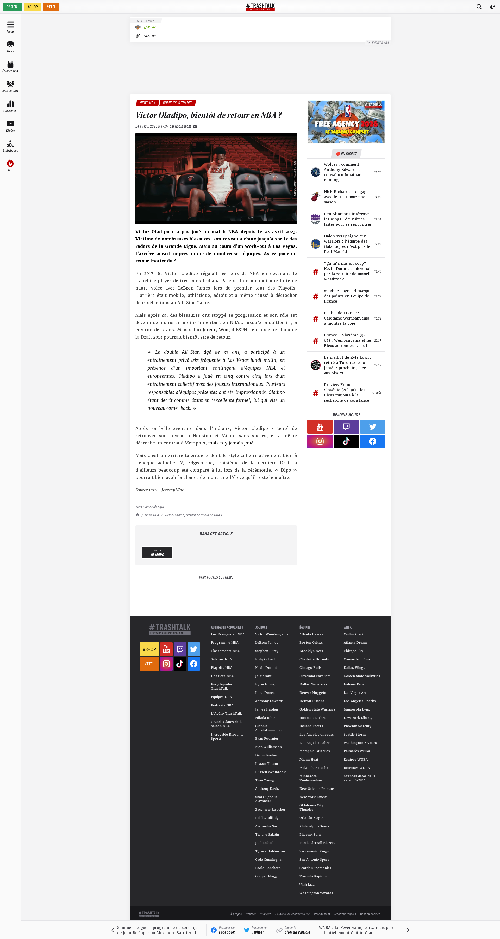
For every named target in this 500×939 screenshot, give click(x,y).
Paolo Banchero (268, 868)
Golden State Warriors (317, 709)
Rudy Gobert (265, 659)
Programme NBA (224, 643)
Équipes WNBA (356, 759)
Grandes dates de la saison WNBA (359, 778)
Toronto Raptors (313, 876)
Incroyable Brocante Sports (227, 736)
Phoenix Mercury (357, 726)
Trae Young (264, 780)
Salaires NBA (221, 659)
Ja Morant (263, 676)
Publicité (265, 914)
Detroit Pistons (311, 701)
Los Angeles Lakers (315, 743)
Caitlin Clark (354, 634)
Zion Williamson (268, 747)
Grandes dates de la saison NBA (226, 724)
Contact (251, 914)
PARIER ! (12, 6)
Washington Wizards (316, 893)
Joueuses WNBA (357, 768)
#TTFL (51, 6)
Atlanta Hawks (311, 634)
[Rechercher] (479, 7)
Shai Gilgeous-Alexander (267, 799)
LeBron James (266, 643)
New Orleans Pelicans (317, 789)
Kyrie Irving (265, 684)
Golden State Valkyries (362, 676)
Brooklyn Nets (311, 651)
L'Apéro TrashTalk (226, 714)
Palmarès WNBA (357, 751)
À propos (236, 914)
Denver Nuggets (312, 693)
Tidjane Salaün (267, 835)
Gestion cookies (370, 914)
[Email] (194, 126)
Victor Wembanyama (271, 634)
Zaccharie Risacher (270, 810)
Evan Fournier (266, 739)
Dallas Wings (354, 668)
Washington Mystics (360, 743)
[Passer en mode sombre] (492, 7)
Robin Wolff (183, 126)
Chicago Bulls (310, 668)
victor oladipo (154, 506)
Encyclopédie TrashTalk (221, 686)
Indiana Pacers (311, 726)
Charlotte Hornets (314, 659)
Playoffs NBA (221, 668)
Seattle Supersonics (315, 868)
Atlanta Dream (355, 643)
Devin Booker (266, 755)
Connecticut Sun (357, 659)
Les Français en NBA (228, 634)
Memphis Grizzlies (314, 751)
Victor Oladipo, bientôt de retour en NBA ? (193, 515)
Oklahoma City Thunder (311, 807)
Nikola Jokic (265, 718)
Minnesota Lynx (357, 709)
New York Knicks (313, 797)
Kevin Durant (266, 668)
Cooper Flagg (266, 876)
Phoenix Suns (310, 835)
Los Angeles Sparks (360, 701)
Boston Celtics (311, 643)
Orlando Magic (311, 818)
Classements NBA (225, 651)
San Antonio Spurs (314, 860)
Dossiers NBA (222, 676)
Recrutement (322, 914)
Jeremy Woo (216, 330)
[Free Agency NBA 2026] (346, 122)
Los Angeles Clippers (316, 734)
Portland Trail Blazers (317, 843)
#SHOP (32, 6)
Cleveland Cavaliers (315, 676)
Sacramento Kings (314, 851)
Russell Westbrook (270, 772)
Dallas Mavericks (313, 684)
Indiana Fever (355, 684)
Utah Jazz (307, 885)
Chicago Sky (353, 651)
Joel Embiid (264, 843)
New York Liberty (358, 718)
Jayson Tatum (266, 764)
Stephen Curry (266, 651)
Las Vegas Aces (356, 693)
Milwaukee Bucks (313, 768)
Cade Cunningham (269, 860)
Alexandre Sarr (267, 826)
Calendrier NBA (378, 42)
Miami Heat (308, 759)
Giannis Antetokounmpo (268, 728)
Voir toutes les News (216, 577)
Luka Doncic (265, 693)
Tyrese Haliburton (270, 851)
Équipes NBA (221, 697)
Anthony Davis (267, 789)
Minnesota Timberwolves (311, 778)
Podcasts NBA (222, 705)
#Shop (149, 649)
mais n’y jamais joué (230, 443)
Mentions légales (345, 914)
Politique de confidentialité (292, 914)
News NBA (152, 515)
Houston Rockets (313, 718)
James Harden (266, 709)
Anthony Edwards (269, 701)
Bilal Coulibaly (266, 818)
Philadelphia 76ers (314, 826)
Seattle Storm (355, 734)
